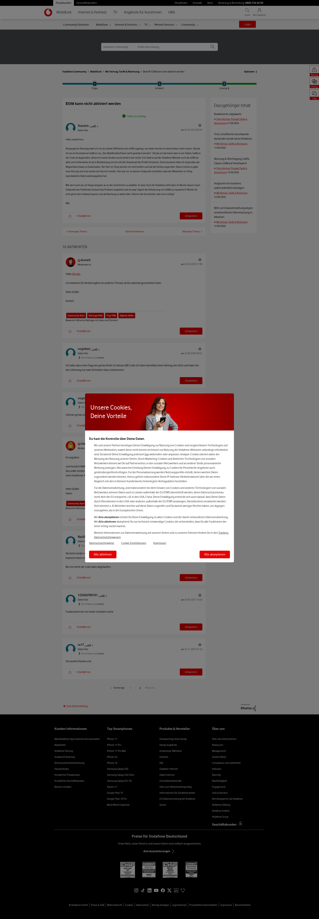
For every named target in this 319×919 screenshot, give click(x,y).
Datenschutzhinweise (101, 543)
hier (147, 454)
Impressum (159, 543)
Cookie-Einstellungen (133, 543)
